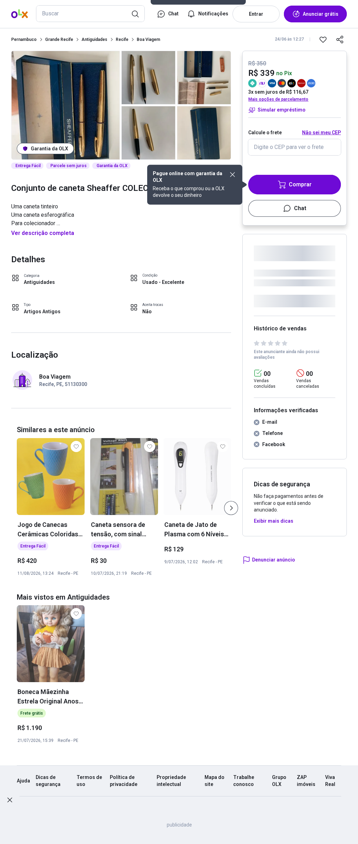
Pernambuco (24, 39)
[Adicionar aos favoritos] (323, 40)
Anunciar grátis (320, 14)
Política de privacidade (123, 780)
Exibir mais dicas (273, 521)
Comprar (300, 184)
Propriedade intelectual (171, 780)
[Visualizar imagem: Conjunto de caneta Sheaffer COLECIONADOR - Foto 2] (148, 78)
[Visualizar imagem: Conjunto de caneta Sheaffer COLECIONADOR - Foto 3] (148, 133)
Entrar (256, 14)
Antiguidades (94, 39)
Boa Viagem (148, 39)
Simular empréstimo (281, 110)
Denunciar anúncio (273, 560)
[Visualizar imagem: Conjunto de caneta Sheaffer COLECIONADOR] (65, 105)
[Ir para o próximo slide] (231, 508)
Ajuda (23, 781)
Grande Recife (59, 39)
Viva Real (330, 780)
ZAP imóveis (306, 780)
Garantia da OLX (49, 148)
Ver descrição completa (42, 233)
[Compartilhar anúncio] (340, 40)
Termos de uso (89, 780)
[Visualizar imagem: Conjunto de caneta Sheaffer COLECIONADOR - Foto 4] (204, 78)
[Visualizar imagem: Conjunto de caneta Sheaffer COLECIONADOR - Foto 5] (204, 133)
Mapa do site (214, 780)
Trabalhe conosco (243, 780)
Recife (122, 39)
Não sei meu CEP (321, 132)
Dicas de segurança (48, 780)
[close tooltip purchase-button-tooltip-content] (232, 174)
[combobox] (90, 14)
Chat (300, 208)
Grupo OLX (279, 780)
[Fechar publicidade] (10, 800)
